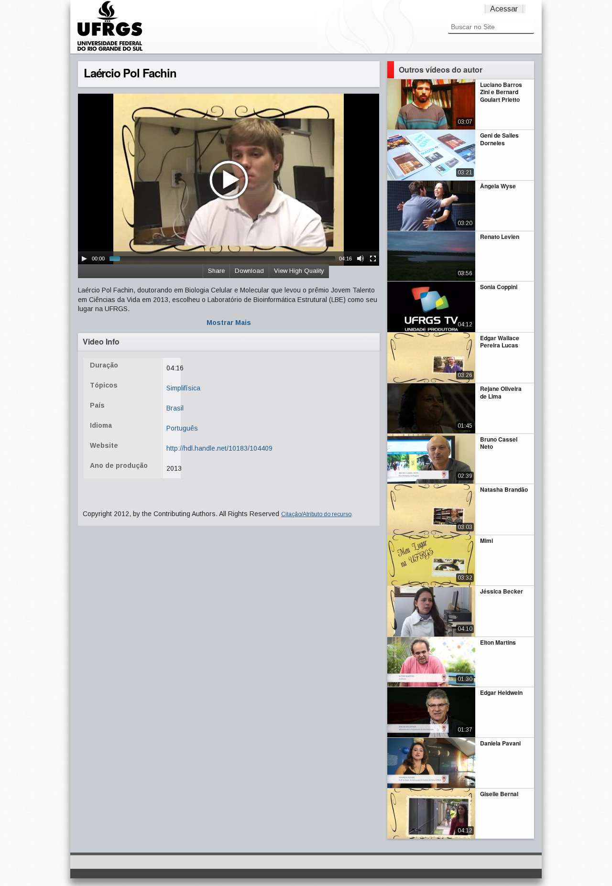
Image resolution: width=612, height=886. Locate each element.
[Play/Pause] (84, 258)
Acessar (504, 9)
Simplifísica (183, 388)
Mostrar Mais (229, 322)
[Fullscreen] (373, 258)
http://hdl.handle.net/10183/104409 (219, 448)
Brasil (175, 408)
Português (182, 428)
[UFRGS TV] (110, 50)
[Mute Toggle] (360, 258)
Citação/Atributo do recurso (316, 514)
